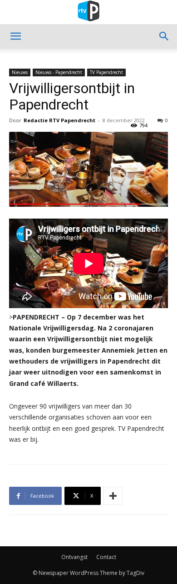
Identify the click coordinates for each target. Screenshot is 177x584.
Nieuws (20, 72)
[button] (15, 36)
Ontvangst (74, 557)
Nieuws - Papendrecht (58, 72)
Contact (106, 557)
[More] (113, 496)
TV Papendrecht (106, 72)
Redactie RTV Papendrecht (59, 120)
